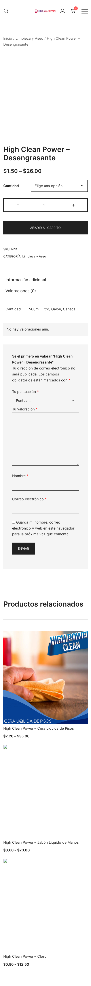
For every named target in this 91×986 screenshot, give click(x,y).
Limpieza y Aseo (29, 38)
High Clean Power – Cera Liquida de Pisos (38, 728)
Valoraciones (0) (21, 290)
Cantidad (11, 186)
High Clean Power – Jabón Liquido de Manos (41, 842)
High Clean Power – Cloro (25, 956)
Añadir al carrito (45, 228)
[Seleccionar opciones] (14, 715)
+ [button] (73, 204)
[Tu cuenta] (62, 11)
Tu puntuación (25, 391)
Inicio (7, 38)
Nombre (20, 476)
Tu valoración (25, 409)
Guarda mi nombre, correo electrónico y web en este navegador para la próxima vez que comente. (43, 528)
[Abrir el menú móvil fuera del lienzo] (85, 11)
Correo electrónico (29, 499)
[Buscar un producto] (6, 11)
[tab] (45, 279)
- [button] (17, 204)
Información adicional (26, 279)
